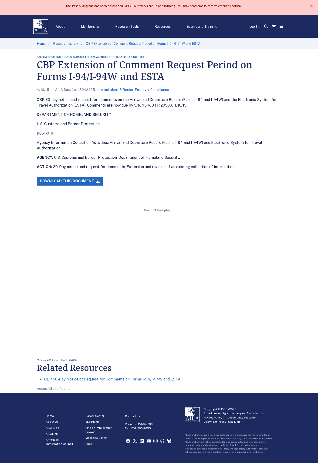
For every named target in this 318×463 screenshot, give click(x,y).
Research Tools (127, 26)
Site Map (234, 421)
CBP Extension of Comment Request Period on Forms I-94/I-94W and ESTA (143, 43)
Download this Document (67, 181)
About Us (52, 421)
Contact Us (132, 416)
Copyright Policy (215, 421)
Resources (163, 26)
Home (41, 43)
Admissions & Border (117, 90)
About (60, 26)
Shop (89, 444)
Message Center (96, 437)
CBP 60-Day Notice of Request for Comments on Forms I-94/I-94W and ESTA (112, 379)
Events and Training (202, 26)
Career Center (94, 416)
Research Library (65, 43)
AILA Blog (52, 427)
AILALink (52, 433)
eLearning (92, 421)
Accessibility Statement (242, 417)
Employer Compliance (152, 90)
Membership (90, 26)
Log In (254, 26)
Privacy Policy (213, 417)
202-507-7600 (145, 424)
